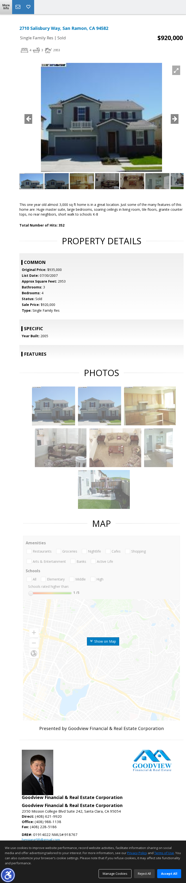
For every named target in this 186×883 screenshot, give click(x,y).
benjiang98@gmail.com (41, 839)
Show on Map (104, 641)
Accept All (169, 873)
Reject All (144, 873)
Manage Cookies (115, 873)
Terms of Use (164, 853)
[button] (8, 875)
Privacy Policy (137, 853)
